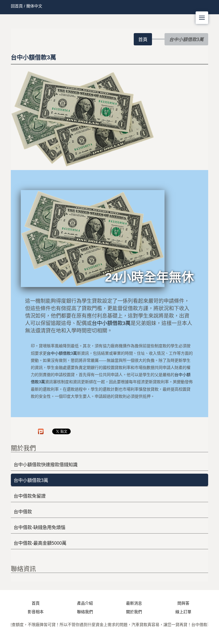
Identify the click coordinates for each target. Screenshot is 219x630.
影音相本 (36, 611)
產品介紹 (85, 603)
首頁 (142, 39)
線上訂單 (183, 611)
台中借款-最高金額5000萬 (40, 543)
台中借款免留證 (30, 496)
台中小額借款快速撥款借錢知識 (46, 464)
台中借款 (23, 511)
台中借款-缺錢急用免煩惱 (39, 527)
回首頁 (17, 6)
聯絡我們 (85, 611)
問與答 (183, 603)
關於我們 (134, 611)
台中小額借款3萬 (111, 323)
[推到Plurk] (41, 431)
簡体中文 (34, 6)
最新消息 (134, 603)
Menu (202, 17)
